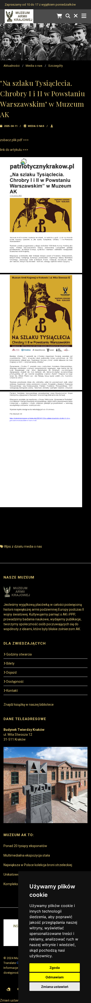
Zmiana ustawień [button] (54, 987)
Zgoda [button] (54, 968)
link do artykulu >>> (14, 150)
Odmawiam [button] (55, 977)
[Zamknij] (76, 16)
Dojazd (11, 672)
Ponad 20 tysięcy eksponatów (25, 846)
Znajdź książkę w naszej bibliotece (29, 704)
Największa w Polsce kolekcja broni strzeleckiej (38, 865)
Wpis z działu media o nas (23, 546)
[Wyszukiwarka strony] (68, 16)
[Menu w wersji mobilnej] (83, 16)
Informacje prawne (16, 968)
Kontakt (12, 690)
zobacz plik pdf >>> (14, 140)
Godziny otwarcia (19, 654)
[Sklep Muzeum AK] (59, 16)
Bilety (10, 663)
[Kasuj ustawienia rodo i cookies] (9, 989)
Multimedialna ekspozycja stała (27, 855)
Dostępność (15, 681)
